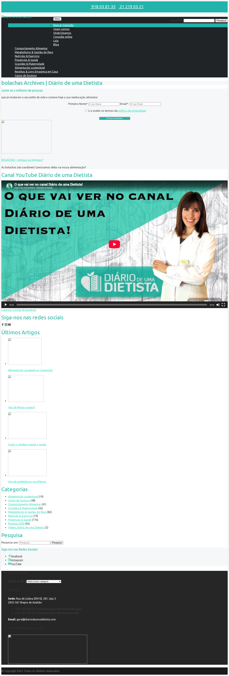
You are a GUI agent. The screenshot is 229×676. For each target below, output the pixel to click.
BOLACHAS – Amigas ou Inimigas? (22, 159)
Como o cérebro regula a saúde (27, 444)
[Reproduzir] (5, 304)
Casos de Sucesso (26, 75)
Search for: (176, 20)
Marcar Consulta (63, 25)
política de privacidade (132, 110)
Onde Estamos (62, 32)
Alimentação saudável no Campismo (30, 370)
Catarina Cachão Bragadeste (18, 309)
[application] (114, 244)
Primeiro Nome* (78, 103)
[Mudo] (218, 304)
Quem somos (61, 29)
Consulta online (62, 36)
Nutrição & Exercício (27, 56)
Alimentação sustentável (30, 67)
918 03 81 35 (103, 6)
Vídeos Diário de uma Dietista (26, 527)
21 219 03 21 (131, 6)
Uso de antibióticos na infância (27, 481)
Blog (56, 44)
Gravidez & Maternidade (29, 63)
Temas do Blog (17, 581)
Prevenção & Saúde (26, 59)
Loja (56, 40)
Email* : (125, 103)
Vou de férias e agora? (21, 407)
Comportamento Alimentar (31, 48)
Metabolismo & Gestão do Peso (34, 52)
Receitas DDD (16, 523)
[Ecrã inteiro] (223, 304)
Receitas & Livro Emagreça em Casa (36, 71)
